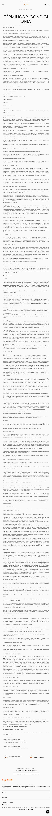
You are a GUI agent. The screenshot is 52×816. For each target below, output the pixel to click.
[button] (3, 4)
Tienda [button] (3, 792)
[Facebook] (5, 804)
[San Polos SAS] (7, 780)
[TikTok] (8, 804)
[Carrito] (49, 5)
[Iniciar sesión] (47, 5)
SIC (20, 809)
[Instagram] (3, 804)
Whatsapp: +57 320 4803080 (27, 809)
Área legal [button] (4, 797)
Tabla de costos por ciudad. (39, 409)
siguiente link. (12, 141)
